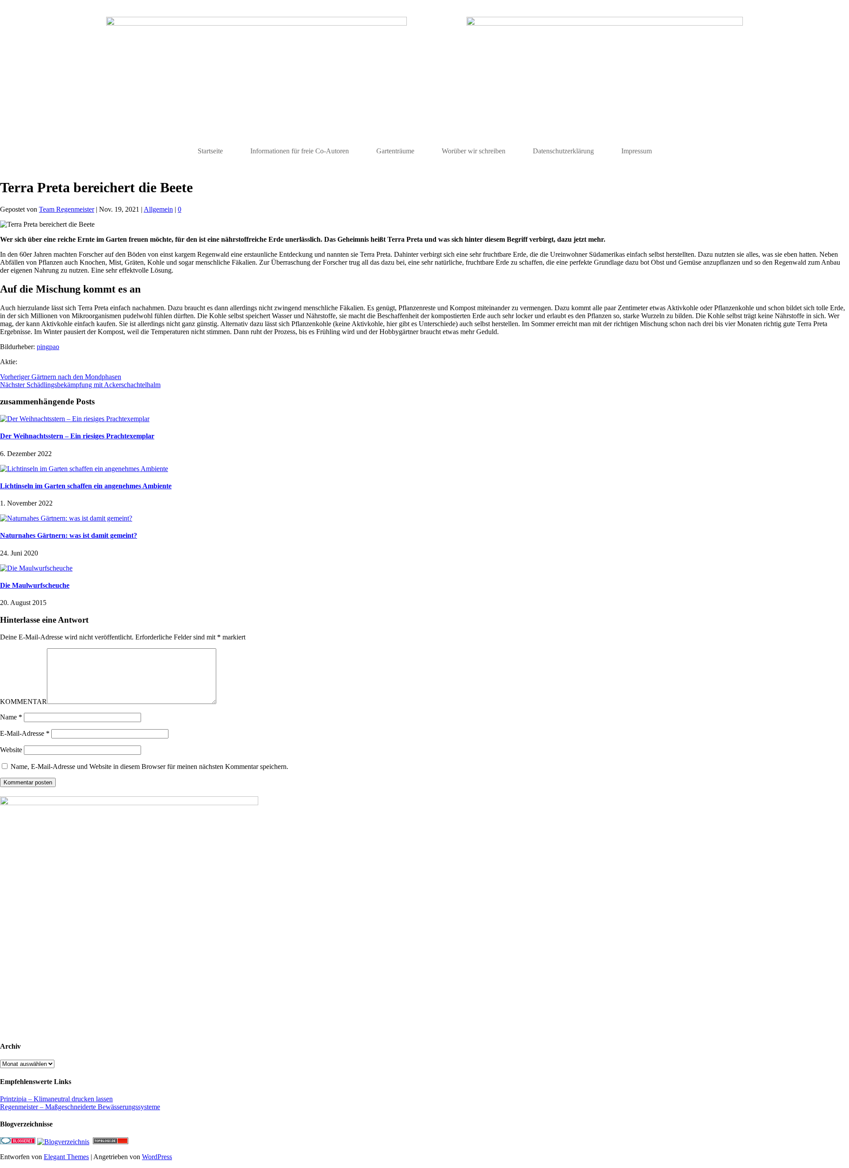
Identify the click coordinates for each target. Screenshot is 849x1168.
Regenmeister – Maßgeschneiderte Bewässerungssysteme (80, 1107)
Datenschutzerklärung (563, 151)
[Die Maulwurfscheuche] (36, 568)
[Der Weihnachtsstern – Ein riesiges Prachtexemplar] (74, 418)
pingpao (48, 346)
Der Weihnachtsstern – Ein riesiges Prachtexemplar (77, 436)
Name (11, 717)
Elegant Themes (66, 1156)
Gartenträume (395, 151)
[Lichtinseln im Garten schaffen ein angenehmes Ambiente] (84, 468)
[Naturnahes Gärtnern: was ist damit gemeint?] (66, 518)
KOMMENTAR (23, 701)
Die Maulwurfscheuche (34, 585)
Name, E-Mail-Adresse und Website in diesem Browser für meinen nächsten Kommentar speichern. (149, 766)
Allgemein (158, 209)
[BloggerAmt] (63, 1141)
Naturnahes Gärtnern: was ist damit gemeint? (68, 535)
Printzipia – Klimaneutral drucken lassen (56, 1099)
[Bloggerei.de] (17, 1141)
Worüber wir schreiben (473, 151)
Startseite (210, 151)
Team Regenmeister (66, 209)
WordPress (157, 1156)
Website (11, 749)
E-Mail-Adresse (25, 733)
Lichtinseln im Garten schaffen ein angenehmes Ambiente (86, 486)
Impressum (636, 151)
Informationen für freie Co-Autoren (299, 151)
